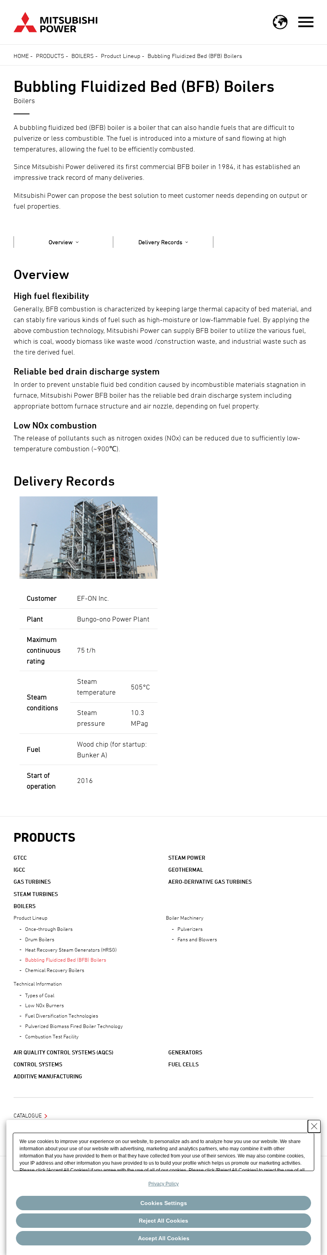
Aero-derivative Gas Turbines (210, 881)
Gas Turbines (32, 881)
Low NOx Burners (44, 1005)
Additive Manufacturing (48, 1076)
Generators (185, 1052)
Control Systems (38, 1064)
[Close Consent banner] (314, 1126)
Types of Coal (39, 995)
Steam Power (186, 857)
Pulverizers (190, 929)
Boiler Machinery (184, 917)
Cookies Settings (163, 1203)
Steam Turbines (36, 893)
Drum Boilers (39, 939)
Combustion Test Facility (52, 1036)
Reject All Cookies (163, 1220)
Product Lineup (120, 55)
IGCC (19, 869)
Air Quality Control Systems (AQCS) (63, 1052)
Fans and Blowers (197, 939)
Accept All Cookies (163, 1238)
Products (50, 55)
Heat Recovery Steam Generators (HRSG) (71, 949)
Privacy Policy (163, 1184)
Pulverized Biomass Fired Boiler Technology (74, 1026)
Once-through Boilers (49, 929)
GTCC (20, 857)
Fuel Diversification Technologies (61, 1015)
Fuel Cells (183, 1064)
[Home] (55, 21)
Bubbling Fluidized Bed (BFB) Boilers (65, 959)
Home (21, 55)
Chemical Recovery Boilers (54, 970)
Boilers (82, 55)
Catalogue (28, 1115)
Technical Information (38, 983)
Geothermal (185, 869)
